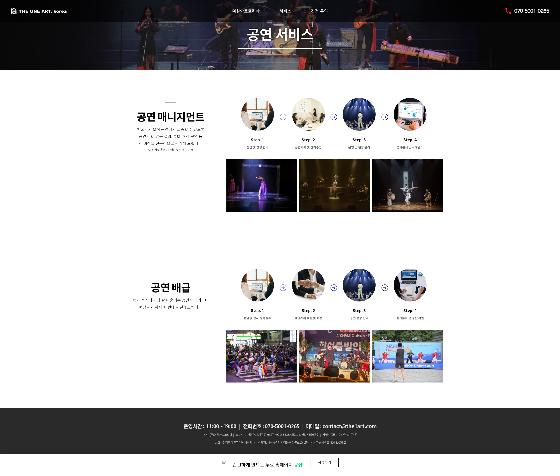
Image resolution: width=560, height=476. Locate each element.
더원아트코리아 (246, 11)
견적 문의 (319, 11)
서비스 (285, 11)
